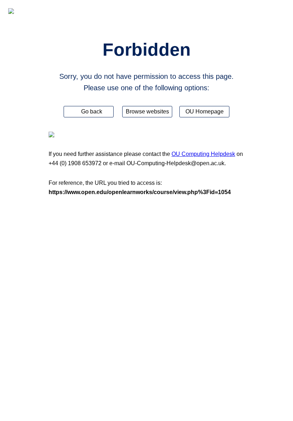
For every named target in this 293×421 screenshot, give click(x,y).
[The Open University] (11, 11)
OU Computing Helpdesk (203, 154)
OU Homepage (204, 111)
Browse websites (147, 111)
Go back (91, 111)
